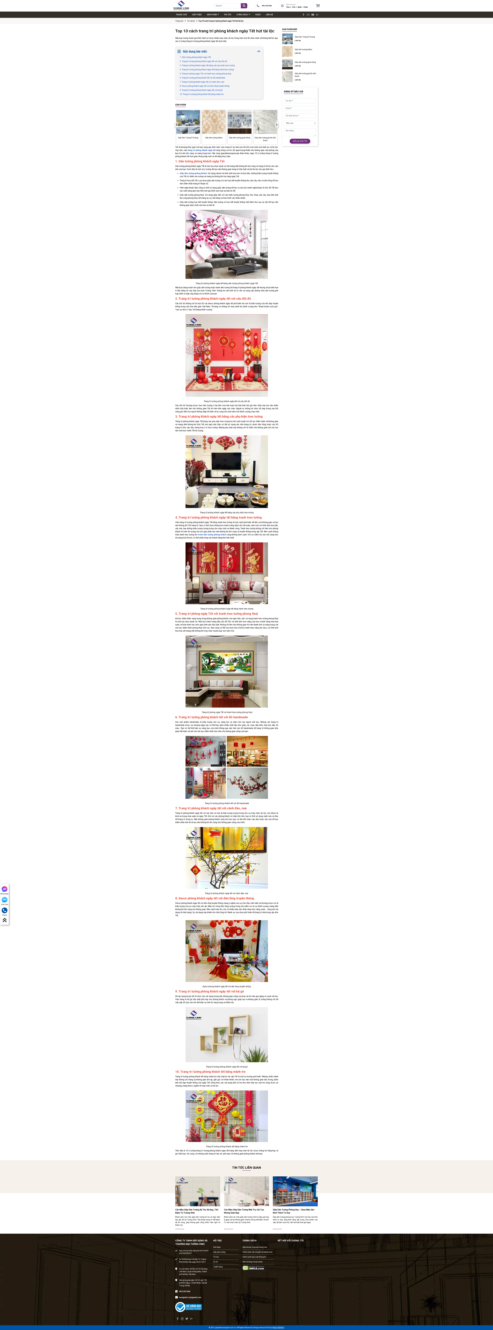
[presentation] (176, 125)
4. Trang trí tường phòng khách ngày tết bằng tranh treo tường (207, 69)
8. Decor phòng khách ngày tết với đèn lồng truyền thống (204, 86)
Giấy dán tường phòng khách (193, 173)
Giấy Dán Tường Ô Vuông (305, 37)
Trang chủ (179, 21)
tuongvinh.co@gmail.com (190, 1297)
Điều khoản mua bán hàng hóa (255, 1247)
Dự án (215, 1262)
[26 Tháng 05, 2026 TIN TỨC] (295, 1191)
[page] (303, 14)
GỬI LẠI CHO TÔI (300, 141)
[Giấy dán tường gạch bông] (240, 122)
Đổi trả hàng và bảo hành (253, 1262)
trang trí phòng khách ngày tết (201, 150)
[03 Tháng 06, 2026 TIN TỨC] (197, 1191)
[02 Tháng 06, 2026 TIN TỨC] (246, 1191)
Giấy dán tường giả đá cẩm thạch (305, 74)
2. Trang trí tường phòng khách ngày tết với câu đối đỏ (203, 61)
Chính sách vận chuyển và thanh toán (257, 1252)
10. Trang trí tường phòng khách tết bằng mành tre (202, 94)
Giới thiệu (217, 1247)
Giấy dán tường (219, 1252)
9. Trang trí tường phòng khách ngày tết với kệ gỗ (201, 90)
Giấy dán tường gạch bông (305, 62)
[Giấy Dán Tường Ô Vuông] (188, 122)
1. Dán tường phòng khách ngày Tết (195, 57)
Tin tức (216, 1257)
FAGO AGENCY (278, 1328)
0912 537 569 (184, 1291)
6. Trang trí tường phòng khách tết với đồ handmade (202, 78)
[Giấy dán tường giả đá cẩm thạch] (265, 122)
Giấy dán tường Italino (303, 49)
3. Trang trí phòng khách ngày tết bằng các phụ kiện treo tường (207, 65)
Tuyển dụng (218, 1267)
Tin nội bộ (191, 21)
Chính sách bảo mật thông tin (254, 1257)
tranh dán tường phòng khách (212, 534)
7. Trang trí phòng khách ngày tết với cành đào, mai (202, 82)
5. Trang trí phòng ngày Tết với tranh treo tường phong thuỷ (205, 73)
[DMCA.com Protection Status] (253, 1267)
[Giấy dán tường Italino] (214, 122)
